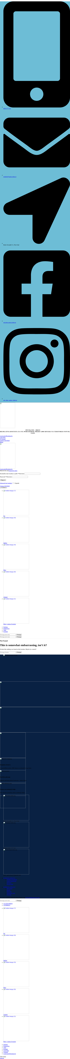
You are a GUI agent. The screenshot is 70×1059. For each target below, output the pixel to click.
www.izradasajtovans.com (32, 897)
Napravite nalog (13, 470)
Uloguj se (3, 480)
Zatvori (2, 1058)
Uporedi (5, 1052)
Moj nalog (9, 888)
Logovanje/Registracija (9, 1053)
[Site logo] (35, 415)
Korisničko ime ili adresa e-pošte (12, 473)
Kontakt (9, 894)
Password (6, 477)
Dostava (9, 882)
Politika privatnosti (12, 879)
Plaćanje (9, 891)
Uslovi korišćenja (11, 881)
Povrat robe (10, 884)
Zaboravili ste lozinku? (6, 483)
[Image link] (35, 694)
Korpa (8, 890)
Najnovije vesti (11, 893)
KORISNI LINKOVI (9, 878)
